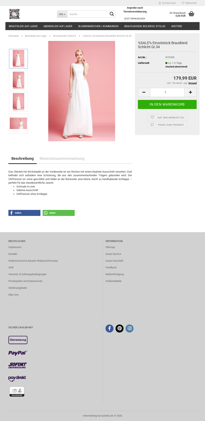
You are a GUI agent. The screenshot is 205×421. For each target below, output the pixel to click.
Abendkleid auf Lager (57, 26)
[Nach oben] (194, 415)
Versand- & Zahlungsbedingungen (27, 274)
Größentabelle (114, 281)
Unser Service (113, 253)
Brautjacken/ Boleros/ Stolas (144, 26)
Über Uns (13, 294)
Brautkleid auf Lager (23, 26)
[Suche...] (112, 14)
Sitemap (110, 247)
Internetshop (90, 415)
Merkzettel (190, 3)
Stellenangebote (17, 287)
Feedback (111, 267)
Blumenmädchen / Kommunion (98, 26)
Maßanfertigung (115, 274)
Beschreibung (22, 158)
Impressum (14, 247)
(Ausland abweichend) (176, 66)
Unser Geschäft (114, 260)
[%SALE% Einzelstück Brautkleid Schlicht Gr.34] (81, 90)
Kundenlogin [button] (168, 3)
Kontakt (12, 253)
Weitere (176, 26)
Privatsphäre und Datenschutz (25, 281)
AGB (10, 267)
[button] (144, 92)
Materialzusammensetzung (62, 158)
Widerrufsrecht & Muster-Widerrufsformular (33, 260)
